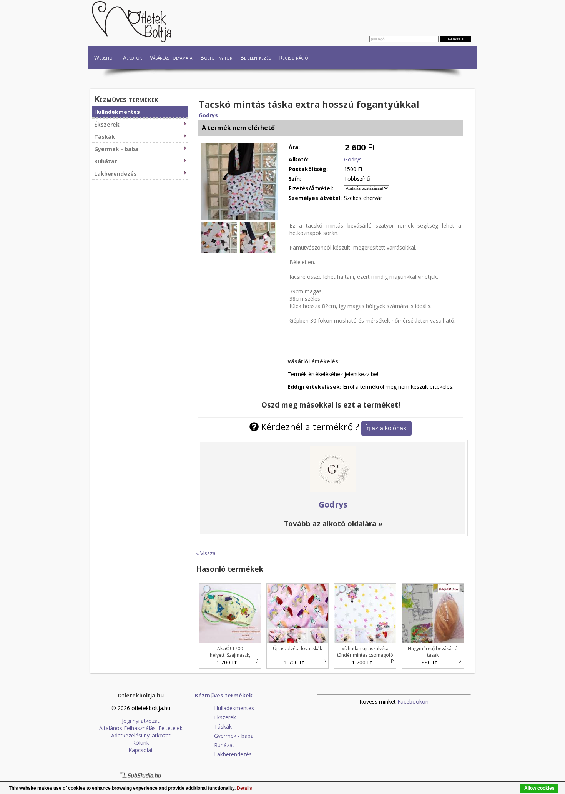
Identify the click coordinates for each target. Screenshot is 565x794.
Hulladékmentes (117, 111)
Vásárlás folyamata (171, 57)
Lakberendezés (115, 173)
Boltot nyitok (216, 57)
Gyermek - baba (116, 149)
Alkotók (132, 57)
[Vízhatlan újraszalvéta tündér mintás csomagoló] (341, 594)
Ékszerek (107, 124)
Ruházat (105, 161)
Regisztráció (293, 57)
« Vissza (206, 553)
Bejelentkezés (255, 57)
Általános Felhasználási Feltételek (141, 728)
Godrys (208, 115)
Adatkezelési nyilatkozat (141, 735)
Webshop (104, 57)
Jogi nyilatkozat (141, 720)
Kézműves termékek (126, 98)
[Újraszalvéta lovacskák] (273, 594)
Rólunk (140, 742)
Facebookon (413, 701)
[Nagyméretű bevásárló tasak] (409, 594)
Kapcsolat (140, 750)
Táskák (104, 136)
